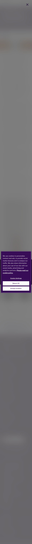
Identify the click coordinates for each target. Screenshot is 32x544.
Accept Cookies (16, 288)
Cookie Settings (16, 278)
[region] (16, 272)
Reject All (16, 283)
